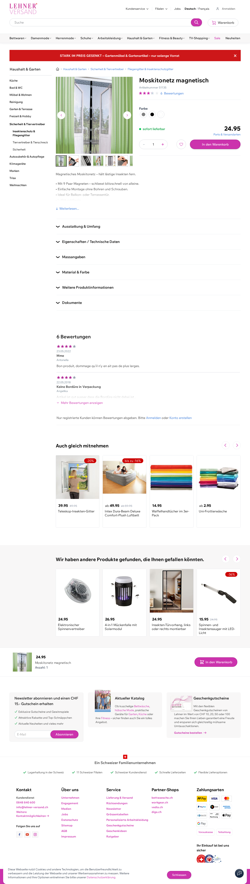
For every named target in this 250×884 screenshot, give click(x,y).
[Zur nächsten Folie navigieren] (237, 445)
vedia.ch (157, 807)
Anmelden (153, 418)
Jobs (177, 8)
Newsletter (113, 809)
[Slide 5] (110, 161)
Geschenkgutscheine (120, 825)
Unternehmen (70, 797)
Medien (66, 809)
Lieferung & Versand (119, 797)
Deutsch (190, 8)
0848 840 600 (25, 802)
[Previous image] (61, 115)
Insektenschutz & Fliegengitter (24, 133)
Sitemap (67, 825)
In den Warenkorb (215, 144)
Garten (132, 714)
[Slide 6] (122, 161)
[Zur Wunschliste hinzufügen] (181, 144)
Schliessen (179, 875)
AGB (64, 831)
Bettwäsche (141, 706)
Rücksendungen (116, 803)
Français (203, 8)
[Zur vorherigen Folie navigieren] (226, 445)
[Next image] (127, 115)
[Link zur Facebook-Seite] (20, 834)
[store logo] (23, 8)
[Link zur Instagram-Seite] (35, 834)
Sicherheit (19, 149)
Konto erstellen (180, 418)
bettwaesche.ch (162, 797)
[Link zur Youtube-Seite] (28, 834)
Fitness (105, 718)
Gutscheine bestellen (188, 733)
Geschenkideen (116, 831)
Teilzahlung (224, 832)
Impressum (68, 836)
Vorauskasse (205, 832)
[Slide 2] (73, 161)
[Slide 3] (86, 161)
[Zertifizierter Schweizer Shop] (201, 859)
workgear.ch (160, 802)
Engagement (69, 803)
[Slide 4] (98, 161)
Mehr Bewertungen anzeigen (82, 403)
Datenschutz (69, 820)
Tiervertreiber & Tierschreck (30, 142)
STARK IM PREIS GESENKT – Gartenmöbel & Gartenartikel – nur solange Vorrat (119, 56)
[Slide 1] (61, 161)
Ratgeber (112, 836)
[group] (149, 93)
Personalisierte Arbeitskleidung (127, 820)
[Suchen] (196, 22)
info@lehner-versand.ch (32, 807)
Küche (143, 714)
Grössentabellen (117, 814)
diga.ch (156, 812)
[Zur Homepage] (57, 69)
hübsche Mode (124, 710)
